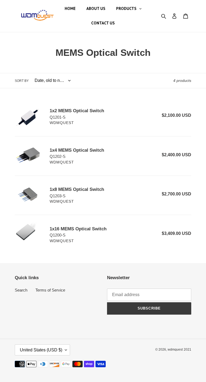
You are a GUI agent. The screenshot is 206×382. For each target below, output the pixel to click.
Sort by (22, 81)
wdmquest (175, 349)
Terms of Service (50, 290)
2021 (187, 349)
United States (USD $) (41, 350)
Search (21, 290)
